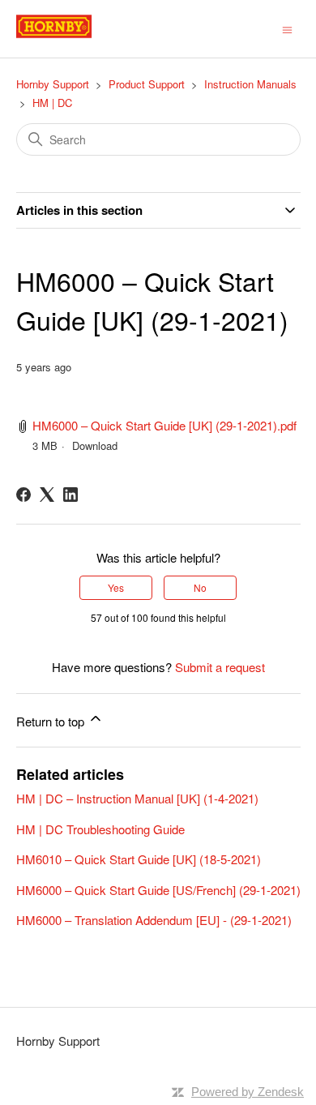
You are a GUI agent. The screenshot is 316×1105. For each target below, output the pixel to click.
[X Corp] (47, 494)
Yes (116, 587)
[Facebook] (23, 494)
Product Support (147, 84)
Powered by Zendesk (247, 1092)
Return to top (52, 721)
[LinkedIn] (70, 494)
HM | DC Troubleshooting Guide (100, 828)
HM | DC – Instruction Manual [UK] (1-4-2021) (137, 798)
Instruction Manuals (250, 84)
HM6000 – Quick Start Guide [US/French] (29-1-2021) (158, 889)
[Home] (72, 36)
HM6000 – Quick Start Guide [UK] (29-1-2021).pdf (164, 425)
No (200, 587)
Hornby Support (52, 84)
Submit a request (220, 666)
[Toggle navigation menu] (287, 28)
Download (94, 445)
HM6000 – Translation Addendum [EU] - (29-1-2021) (154, 919)
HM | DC (52, 102)
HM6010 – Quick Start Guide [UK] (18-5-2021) (138, 858)
